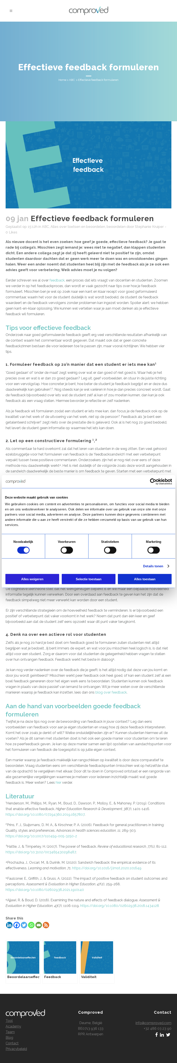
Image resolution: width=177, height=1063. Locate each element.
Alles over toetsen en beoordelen (78, 227)
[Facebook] (16, 925)
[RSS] (46, 925)
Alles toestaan (144, 579)
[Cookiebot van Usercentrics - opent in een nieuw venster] (153, 481)
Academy (13, 1026)
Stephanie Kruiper (149, 227)
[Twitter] (24, 925)
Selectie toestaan (88, 579)
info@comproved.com (153, 1023)
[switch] (67, 550)
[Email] (38, 925)
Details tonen (153, 566)
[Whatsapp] (31, 925)
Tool (9, 1021)
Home (62, 80)
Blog (9, 1038)
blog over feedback (111, 692)
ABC (72, 80)
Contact (12, 1043)
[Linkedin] (9, 925)
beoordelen (116, 227)
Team (10, 1032)
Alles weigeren (32, 579)
